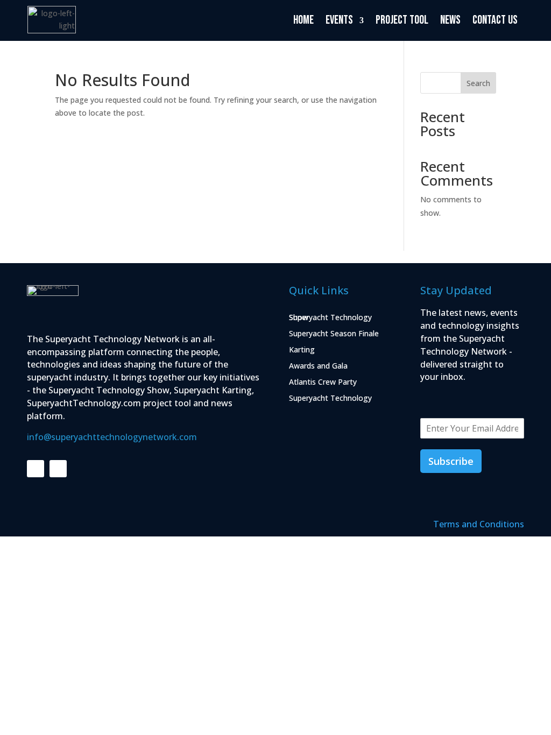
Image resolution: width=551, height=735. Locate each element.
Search (478, 83)
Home (303, 20)
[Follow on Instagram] (58, 468)
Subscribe (451, 461)
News (450, 20)
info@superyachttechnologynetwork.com (112, 437)
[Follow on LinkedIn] (35, 468)
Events (339, 20)
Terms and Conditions (478, 524)
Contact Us (495, 20)
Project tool (402, 20)
